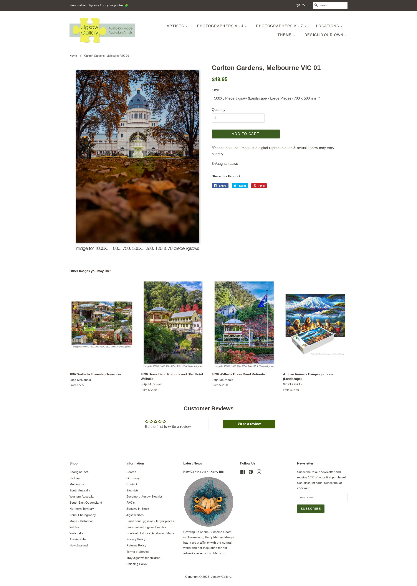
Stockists (132, 490)
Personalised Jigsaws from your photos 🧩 (99, 5)
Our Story (133, 478)
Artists (176, 26)
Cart (305, 5)
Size (215, 90)
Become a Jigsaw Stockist (144, 496)
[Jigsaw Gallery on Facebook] (242, 472)
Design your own (324, 35)
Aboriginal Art (79, 472)
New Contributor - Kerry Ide (203, 471)
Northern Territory (82, 508)
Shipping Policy (136, 564)
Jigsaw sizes (135, 515)
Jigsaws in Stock (137, 508)
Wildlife (74, 527)
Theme (285, 35)
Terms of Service (137, 551)
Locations (328, 26)
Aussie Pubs (78, 539)
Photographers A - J (221, 26)
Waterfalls (76, 533)
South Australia (80, 490)
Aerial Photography (83, 515)
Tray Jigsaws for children (143, 557)
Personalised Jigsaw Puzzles (146, 527)
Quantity (218, 110)
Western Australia (82, 496)
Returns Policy (136, 545)
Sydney (75, 478)
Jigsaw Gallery (221, 576)
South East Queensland (86, 502)
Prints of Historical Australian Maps (150, 533)
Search (131, 472)
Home (73, 55)
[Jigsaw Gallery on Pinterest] (250, 472)
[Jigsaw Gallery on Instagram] (258, 472)
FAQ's (130, 502)
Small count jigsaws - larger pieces (150, 521)
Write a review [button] (249, 424)
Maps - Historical (81, 521)
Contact (131, 484)
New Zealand (79, 545)
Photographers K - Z (280, 26)
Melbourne (77, 484)
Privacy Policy (135, 539)
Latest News (192, 463)
